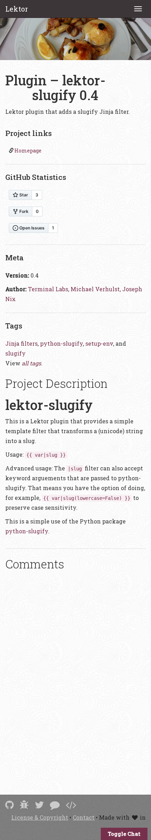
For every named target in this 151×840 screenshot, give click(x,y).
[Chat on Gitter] (55, 804)
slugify (15, 353)
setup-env (99, 343)
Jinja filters (21, 343)
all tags (31, 363)
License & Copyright (39, 817)
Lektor (16, 8)
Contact (83, 817)
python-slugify (61, 343)
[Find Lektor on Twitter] (39, 804)
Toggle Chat (124, 833)
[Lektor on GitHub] (9, 804)
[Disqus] (75, 673)
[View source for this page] (71, 804)
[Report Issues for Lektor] (24, 804)
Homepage (27, 150)
